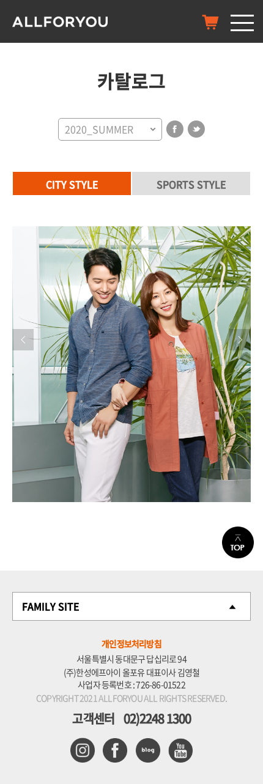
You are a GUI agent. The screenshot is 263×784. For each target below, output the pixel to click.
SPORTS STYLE (191, 184)
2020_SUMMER (99, 129)
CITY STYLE (72, 184)
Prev (23, 339)
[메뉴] (242, 22)
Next (240, 339)
